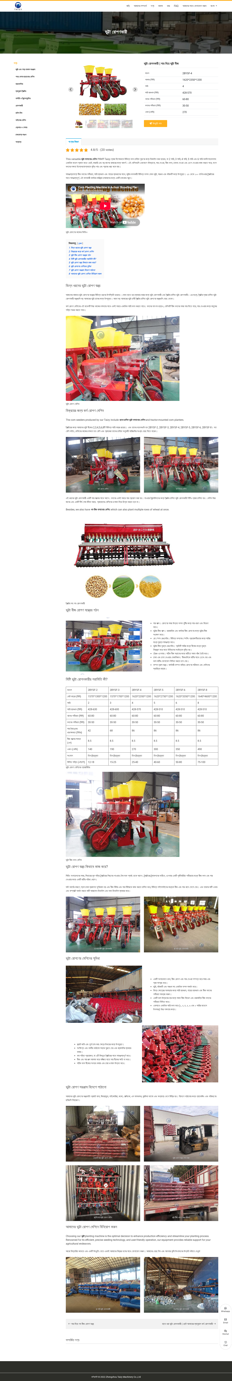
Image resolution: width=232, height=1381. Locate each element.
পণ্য (152, 5)
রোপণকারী (19, 105)
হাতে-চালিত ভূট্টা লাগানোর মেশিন (132, 419)
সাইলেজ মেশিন (21, 120)
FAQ (176, 5)
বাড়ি (128, 5)
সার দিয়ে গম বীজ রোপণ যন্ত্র (82, 1323)
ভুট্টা (82, 1236)
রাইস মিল (19, 113)
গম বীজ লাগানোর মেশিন (100, 509)
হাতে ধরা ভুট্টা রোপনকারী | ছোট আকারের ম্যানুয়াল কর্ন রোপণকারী (187, 1323)
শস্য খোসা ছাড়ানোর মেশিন (25, 76)
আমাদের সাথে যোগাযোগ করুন (194, 5)
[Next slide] (135, 89)
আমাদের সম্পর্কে (140, 5)
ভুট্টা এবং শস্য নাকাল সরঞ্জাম (25, 69)
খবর (168, 5)
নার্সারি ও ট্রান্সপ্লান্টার (23, 98)
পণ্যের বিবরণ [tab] (73, 141)
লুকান (80, 243)
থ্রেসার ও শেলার (21, 127)
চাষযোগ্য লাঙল (21, 134)
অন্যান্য (18, 142)
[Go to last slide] (70, 89)
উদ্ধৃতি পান (157, 123)
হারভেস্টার (19, 84)
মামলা (160, 5)
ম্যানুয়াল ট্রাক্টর (21, 91)
